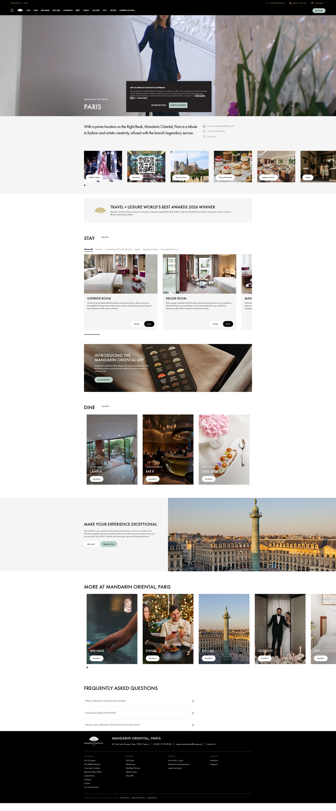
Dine (36, 10)
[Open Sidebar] (12, 11)
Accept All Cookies (178, 105)
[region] (169, 96)
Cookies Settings (158, 105)
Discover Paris (181, 177)
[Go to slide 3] (90, 185)
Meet (78, 10)
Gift (105, 10)
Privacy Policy (142, 98)
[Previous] (92, 166)
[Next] (244, 166)
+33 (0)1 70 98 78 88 (216, 131)
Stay (29, 10)
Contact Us (211, 137)
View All (104, 237)
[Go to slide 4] (203, 290)
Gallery (96, 10)
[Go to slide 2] (87, 185)
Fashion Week (94, 177)
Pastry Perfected (225, 177)
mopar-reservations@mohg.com (220, 126)
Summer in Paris (126, 10)
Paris (26, 3)
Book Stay (319, 10)
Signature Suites (268, 177)
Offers (113, 10)
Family (86, 10)
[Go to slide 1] (84, 185)
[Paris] (20, 10)
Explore (56, 10)
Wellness (45, 10)
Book (149, 324)
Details (136, 324)
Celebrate (67, 10)
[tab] (88, 249)
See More (96, 479)
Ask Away (136, 177)
